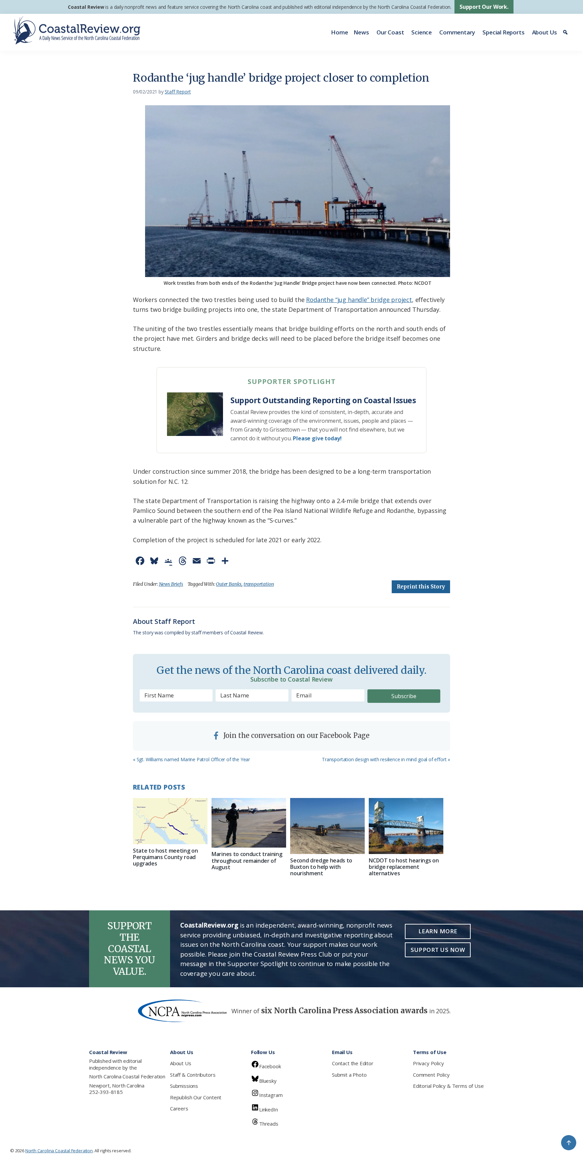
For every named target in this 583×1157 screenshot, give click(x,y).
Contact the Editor (352, 1063)
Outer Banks (229, 584)
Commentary (457, 32)
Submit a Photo (349, 1074)
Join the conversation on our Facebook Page (295, 735)
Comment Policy (431, 1074)
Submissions (184, 1085)
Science (421, 32)
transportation (259, 584)
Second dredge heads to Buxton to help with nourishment (321, 867)
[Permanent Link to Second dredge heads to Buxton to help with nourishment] (327, 826)
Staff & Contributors (192, 1074)
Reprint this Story (421, 586)
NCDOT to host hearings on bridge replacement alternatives (404, 867)
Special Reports (503, 32)
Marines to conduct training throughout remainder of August (247, 860)
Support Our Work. (484, 6)
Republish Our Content (195, 1097)
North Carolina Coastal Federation (127, 1076)
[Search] (566, 32)
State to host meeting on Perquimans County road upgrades (165, 857)
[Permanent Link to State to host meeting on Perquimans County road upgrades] (170, 821)
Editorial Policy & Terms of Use (448, 1085)
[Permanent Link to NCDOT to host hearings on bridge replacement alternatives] (406, 826)
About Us (544, 32)
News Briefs (171, 584)
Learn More (437, 931)
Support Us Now (438, 950)
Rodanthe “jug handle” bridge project (359, 300)
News (361, 32)
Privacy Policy (428, 1063)
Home (339, 32)
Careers (179, 1108)
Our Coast (390, 32)
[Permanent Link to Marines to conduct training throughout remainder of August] (249, 823)
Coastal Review (86, 7)
